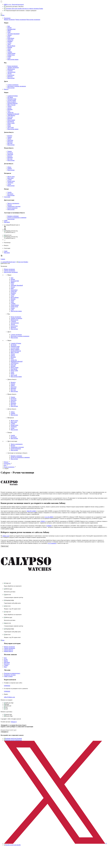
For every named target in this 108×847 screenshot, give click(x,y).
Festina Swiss (11, 55)
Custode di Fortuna (12, 95)
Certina (9, 42)
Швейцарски (11, 69)
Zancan (9, 108)
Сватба (9, 192)
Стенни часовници (12, 84)
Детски (9, 73)
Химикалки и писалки (13, 206)
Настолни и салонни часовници (16, 86)
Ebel (8, 26)
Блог (5, 657)
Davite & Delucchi (12, 103)
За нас (6, 659)
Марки (6, 661)
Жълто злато (11, 176)
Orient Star (10, 39)
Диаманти (10, 182)
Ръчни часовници (12, 66)
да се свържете (52, 543)
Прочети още (4, 546)
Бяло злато (10, 178)
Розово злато (11, 181)
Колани (9, 205)
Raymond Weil (11, 29)
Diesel (9, 126)
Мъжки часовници (9, 19)
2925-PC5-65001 (31, 511)
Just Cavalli (10, 127)
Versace (9, 35)
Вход (5, 667)
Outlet (5, 220)
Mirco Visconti (11, 105)
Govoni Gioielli (11, 100)
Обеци (9, 138)
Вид (5, 465)
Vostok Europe (11, 53)
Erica (8, 111)
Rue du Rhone (11, 46)
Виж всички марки (12, 59)
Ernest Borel (10, 38)
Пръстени (10, 140)
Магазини (7, 222)
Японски (10, 76)
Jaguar (9, 49)
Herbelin (9, 47)
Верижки (10, 141)
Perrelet (9, 27)
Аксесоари (7, 196)
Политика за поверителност (12, 673)
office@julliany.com (9, 697)
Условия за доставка (10, 675)
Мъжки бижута (8, 651)
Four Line (10, 117)
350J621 (43, 521)
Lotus (8, 58)
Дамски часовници (20, 19)
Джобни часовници (13, 67)
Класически (10, 75)
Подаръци (10, 193)
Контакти (7, 664)
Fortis (8, 32)
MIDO (9, 30)
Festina (9, 56)
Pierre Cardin (11, 123)
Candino (9, 52)
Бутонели (10, 152)
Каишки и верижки (13, 216)
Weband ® (14, 721)
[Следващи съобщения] (1, 13)
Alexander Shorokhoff (13, 33)
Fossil (9, 124)
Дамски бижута (8, 649)
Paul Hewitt (10, 121)
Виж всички (11, 78)
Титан (9, 184)
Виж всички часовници (33, 19)
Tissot (9, 44)
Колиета (9, 135)
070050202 (7, 685)
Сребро (9, 179)
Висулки (9, 143)
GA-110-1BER (49, 517)
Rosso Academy (11, 102)
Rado (8, 36)
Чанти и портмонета (13, 203)
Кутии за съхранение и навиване (16, 217)
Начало (6, 462)
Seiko (8, 50)
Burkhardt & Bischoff (13, 114)
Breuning (9, 109)
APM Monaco (11, 115)
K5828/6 (49, 525)
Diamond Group (11, 99)
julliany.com (6, 536)
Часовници (7, 18)
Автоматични (11, 72)
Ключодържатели (12, 208)
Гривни (9, 137)
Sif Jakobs (10, 97)
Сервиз (6, 665)
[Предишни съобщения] (1, 1)
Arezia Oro (10, 112)
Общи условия (8, 676)
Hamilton (9, 41)
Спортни (10, 70)
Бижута (6, 89)
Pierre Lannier (11, 120)
